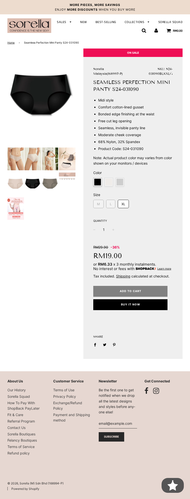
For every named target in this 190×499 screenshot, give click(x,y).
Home (11, 42)
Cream (108, 182)
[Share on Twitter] (104, 344)
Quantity (100, 221)
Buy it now (130, 304)
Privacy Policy (64, 396)
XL (123, 203)
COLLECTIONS (135, 22)
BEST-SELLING (105, 22)
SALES (62, 22)
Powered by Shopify (25, 489)
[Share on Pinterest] (114, 344)
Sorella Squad (18, 396)
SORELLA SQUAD (170, 22)
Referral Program (21, 421)
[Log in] (156, 30)
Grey (120, 182)
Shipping (123, 276)
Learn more (164, 268)
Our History (16, 390)
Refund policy (18, 453)
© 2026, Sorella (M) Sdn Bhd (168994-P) (35, 483)
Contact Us (16, 427)
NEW (83, 22)
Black (97, 182)
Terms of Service (21, 447)
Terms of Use (63, 390)
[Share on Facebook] (96, 344)
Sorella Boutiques (21, 434)
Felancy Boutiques (22, 440)
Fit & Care (15, 415)
